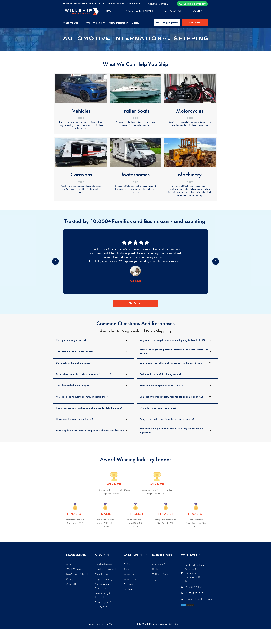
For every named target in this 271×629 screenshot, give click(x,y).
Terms (91, 624)
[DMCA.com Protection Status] (193, 605)
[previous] (55, 261)
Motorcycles (129, 574)
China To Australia (103, 574)
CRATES (197, 11)
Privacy (100, 624)
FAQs (109, 624)
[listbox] (135, 261)
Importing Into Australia (105, 563)
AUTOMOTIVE (173, 11)
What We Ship (73, 569)
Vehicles (127, 563)
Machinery (129, 589)
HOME (110, 11)
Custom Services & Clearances (103, 586)
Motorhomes (130, 579)
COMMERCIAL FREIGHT (139, 11)
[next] (215, 261)
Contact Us (164, 3)
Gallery (135, 22)
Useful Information (118, 22)
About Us (152, 3)
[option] (135, 261)
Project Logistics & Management (103, 604)
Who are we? (158, 563)
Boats (126, 569)
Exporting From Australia (106, 569)
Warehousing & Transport (102, 595)
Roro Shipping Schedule (77, 574)
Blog (154, 579)
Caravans (128, 584)
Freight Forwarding (103, 579)
